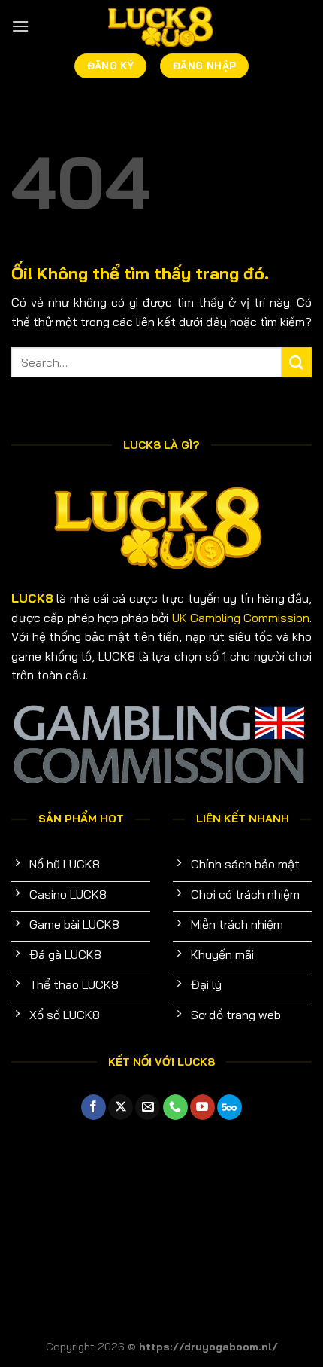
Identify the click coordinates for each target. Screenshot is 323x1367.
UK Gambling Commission (241, 617)
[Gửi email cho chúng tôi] (147, 1107)
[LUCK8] (161, 27)
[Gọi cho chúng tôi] (175, 1107)
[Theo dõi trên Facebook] (93, 1107)
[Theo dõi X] (120, 1107)
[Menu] (20, 26)
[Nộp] (297, 362)
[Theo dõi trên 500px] (229, 1107)
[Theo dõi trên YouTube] (202, 1107)
